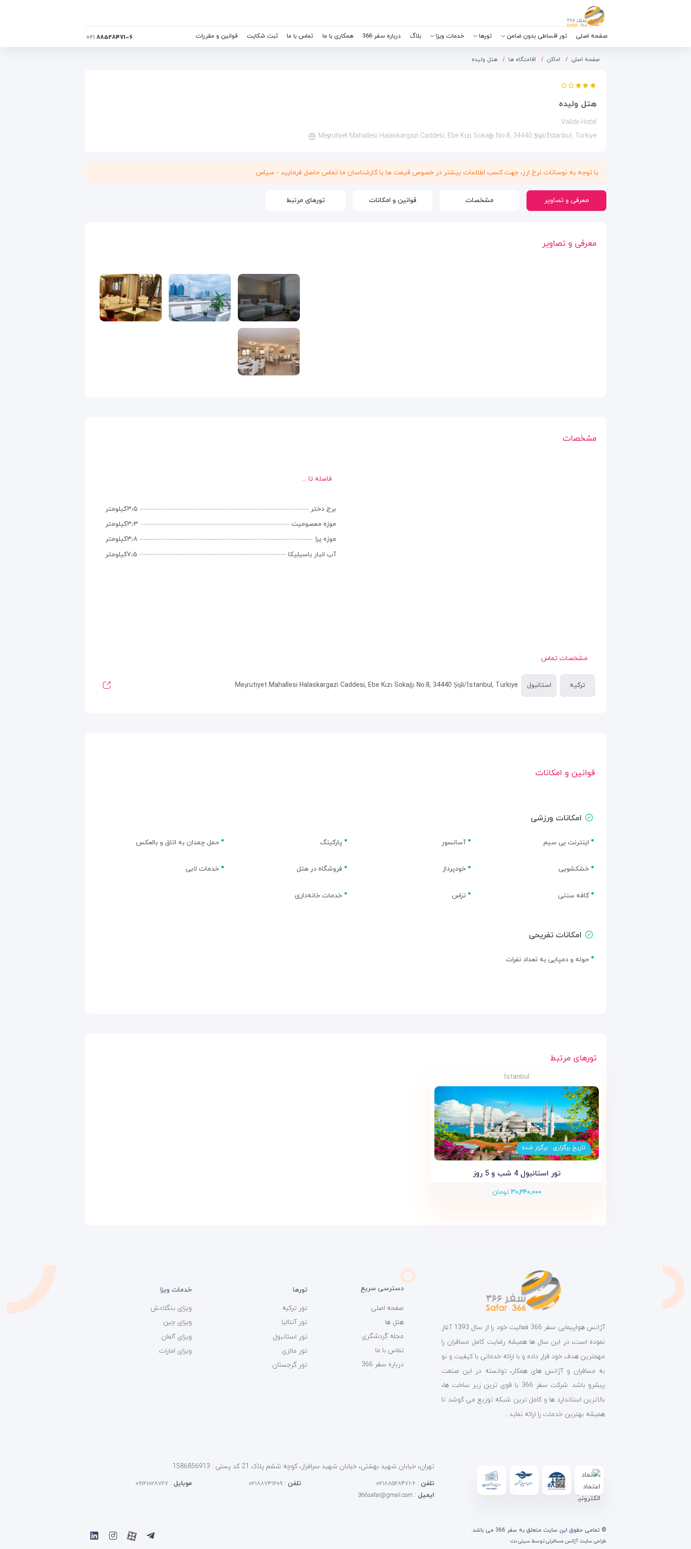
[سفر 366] (562, 16)
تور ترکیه (294, 1308)
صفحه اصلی (591, 36)
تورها (485, 36)
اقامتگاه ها (522, 59)
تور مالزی (294, 1351)
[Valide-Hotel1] (200, 297)
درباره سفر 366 (381, 36)
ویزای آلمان (176, 1336)
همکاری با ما (337, 36)
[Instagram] (113, 1535)
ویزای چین (177, 1322)
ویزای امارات (175, 1351)
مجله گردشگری (382, 1336)
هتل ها (394, 1322)
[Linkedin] (94, 1535)
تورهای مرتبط (305, 200)
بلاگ (415, 36)
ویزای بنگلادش (171, 1308)
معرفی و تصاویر (566, 200)
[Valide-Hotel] (269, 297)
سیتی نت (520, 1541)
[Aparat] (132, 1535)
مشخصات (479, 200)
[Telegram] (150, 1535)
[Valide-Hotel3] (269, 351)
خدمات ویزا (450, 36)
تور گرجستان (289, 1365)
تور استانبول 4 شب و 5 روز (517, 1173)
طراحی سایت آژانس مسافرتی (576, 1541)
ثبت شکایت (262, 36)
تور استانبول (290, 1336)
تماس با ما (300, 36)
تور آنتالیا (294, 1322)
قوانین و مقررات (216, 36)
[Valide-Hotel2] (131, 297)
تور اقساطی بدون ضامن (537, 36)
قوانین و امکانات (392, 200)
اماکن (553, 59)
